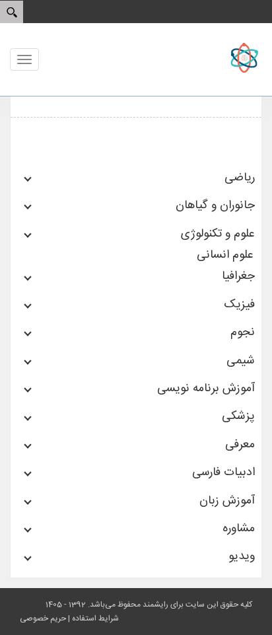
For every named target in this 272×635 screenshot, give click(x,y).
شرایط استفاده (95, 618)
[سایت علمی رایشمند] (222, 58)
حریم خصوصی (43, 618)
